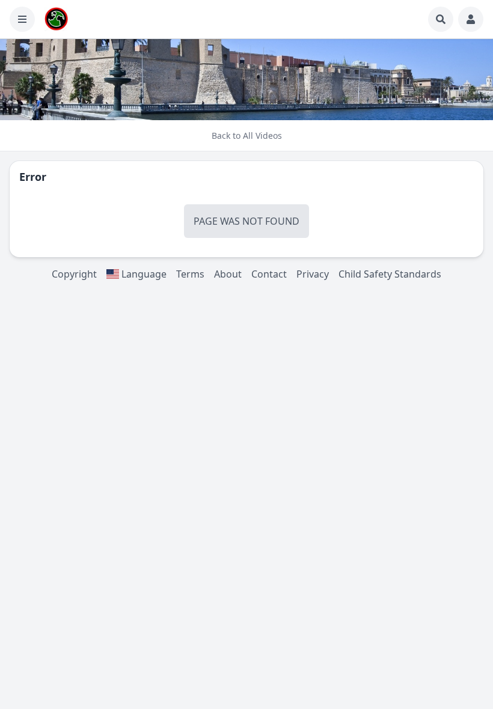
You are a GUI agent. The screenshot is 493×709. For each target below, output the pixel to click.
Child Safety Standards (389, 274)
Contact (269, 274)
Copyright (74, 274)
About (228, 274)
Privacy (312, 274)
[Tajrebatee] (56, 19)
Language (143, 274)
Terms (190, 274)
